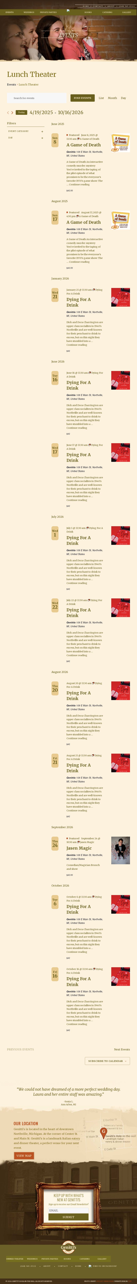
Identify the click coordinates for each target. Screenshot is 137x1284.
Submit (69, 1217)
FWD (129, 1281)
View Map (24, 1155)
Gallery (126, 12)
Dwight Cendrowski (104, 1281)
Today (21, 112)
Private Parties (48, 12)
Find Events (82, 97)
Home (86, 6)
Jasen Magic (79, 848)
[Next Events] (12, 112)
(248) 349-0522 (127, 6)
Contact (98, 6)
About (111, 6)
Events (10, 12)
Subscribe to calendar (105, 1061)
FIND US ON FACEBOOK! (105, 1266)
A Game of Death (83, 145)
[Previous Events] (8, 112)
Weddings (29, 12)
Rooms (88, 12)
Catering (107, 12)
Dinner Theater (14, 1259)
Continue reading (79, 184)
